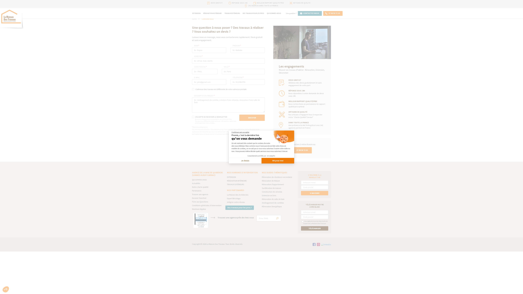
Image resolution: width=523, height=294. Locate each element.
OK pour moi (277, 160)
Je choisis (245, 160)
